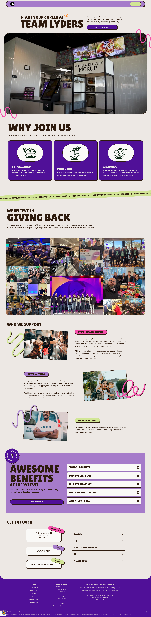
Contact (109, 4)
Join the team (102, 27)
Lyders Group (34, 602)
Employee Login (120, 4)
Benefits (100, 4)
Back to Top (141, 612)
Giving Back (90, 4)
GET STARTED (37, 500)
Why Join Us (79, 4)
